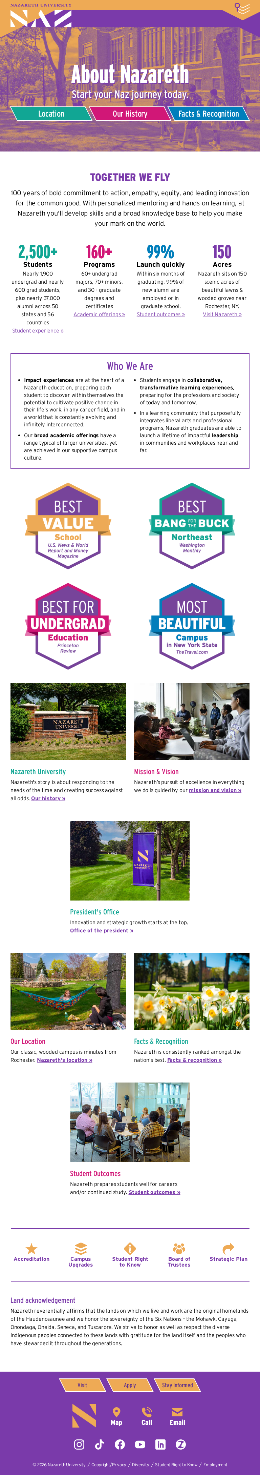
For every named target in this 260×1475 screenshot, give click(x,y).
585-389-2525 (147, 1416)
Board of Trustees (179, 1262)
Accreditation (31, 1259)
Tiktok (99, 1444)
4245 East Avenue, (116, 1416)
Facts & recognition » (194, 1060)
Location (51, 113)
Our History (129, 113)
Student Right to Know (130, 1262)
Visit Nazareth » (222, 314)
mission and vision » (215, 790)
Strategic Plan (228, 1259)
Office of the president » (101, 930)
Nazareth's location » (64, 1060)
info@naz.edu (177, 1416)
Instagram (79, 1444)
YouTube (140, 1444)
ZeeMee (181, 1444)
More (242, 8)
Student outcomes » (161, 314)
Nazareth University (40, 15)
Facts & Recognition (209, 113)
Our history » (48, 798)
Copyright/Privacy (108, 1464)
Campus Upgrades (80, 1262)
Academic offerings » (99, 314)
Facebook (120, 1444)
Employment (215, 1464)
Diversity (140, 1464)
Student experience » (38, 330)
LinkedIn (160, 1444)
